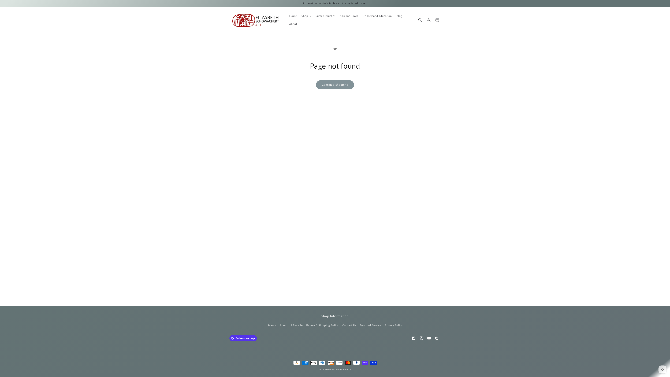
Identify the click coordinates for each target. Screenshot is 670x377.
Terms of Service (370, 325)
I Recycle (297, 325)
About (284, 325)
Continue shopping (335, 84)
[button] (306, 16)
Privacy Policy (394, 325)
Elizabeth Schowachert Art (339, 369)
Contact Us (349, 325)
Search (271, 325)
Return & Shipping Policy (322, 325)
